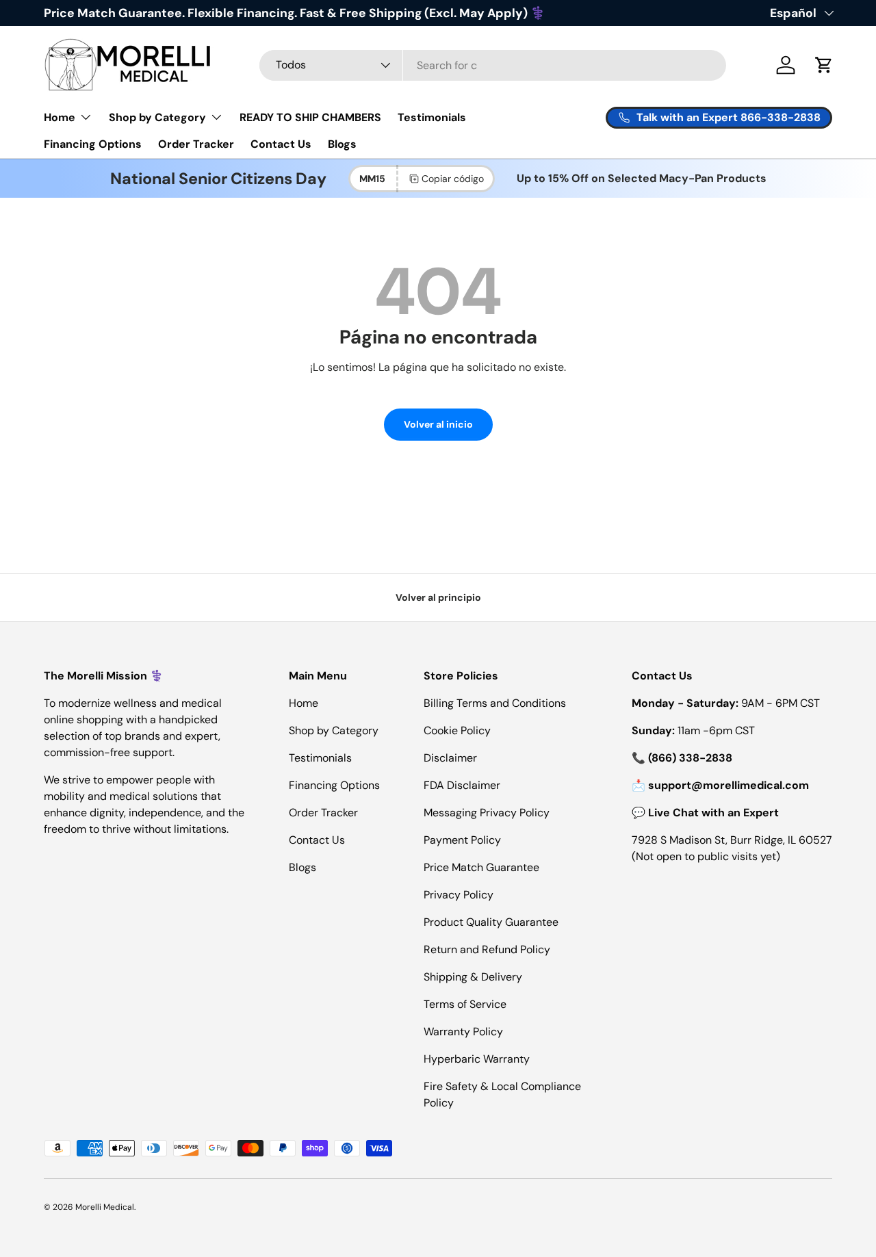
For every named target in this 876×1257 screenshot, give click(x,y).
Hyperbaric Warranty (477, 1059)
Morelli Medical (104, 1207)
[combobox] (492, 65)
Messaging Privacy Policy (487, 812)
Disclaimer (450, 758)
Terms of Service (465, 1004)
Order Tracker (196, 144)
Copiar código (453, 178)
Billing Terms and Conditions (495, 703)
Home (59, 117)
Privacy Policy (458, 894)
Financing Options (93, 144)
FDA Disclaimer (462, 785)
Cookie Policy (457, 730)
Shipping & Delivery (473, 977)
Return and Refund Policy (487, 949)
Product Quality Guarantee (491, 922)
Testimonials (432, 117)
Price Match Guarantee (481, 867)
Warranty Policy (463, 1031)
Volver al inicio (438, 424)
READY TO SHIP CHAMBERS (310, 117)
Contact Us (280, 144)
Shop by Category (157, 117)
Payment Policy (462, 840)
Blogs (342, 144)
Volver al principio (438, 597)
